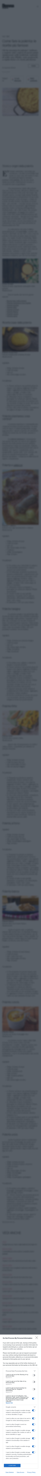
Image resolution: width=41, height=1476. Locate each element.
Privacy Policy (31, 1472)
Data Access (20, 1472)
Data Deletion (10, 1472)
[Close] (37, 1338)
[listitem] (20, 1371)
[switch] (33, 1375)
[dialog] (20, 1405)
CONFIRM (12, 1465)
